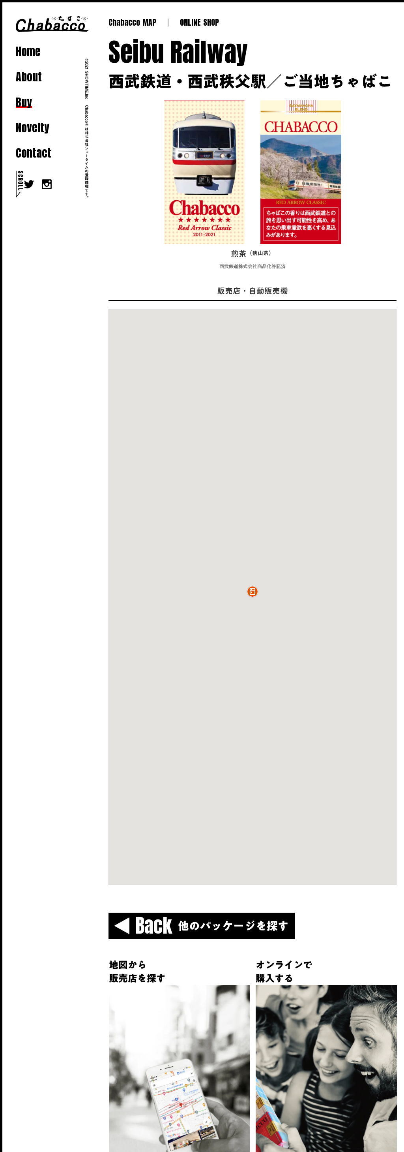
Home (28, 51)
